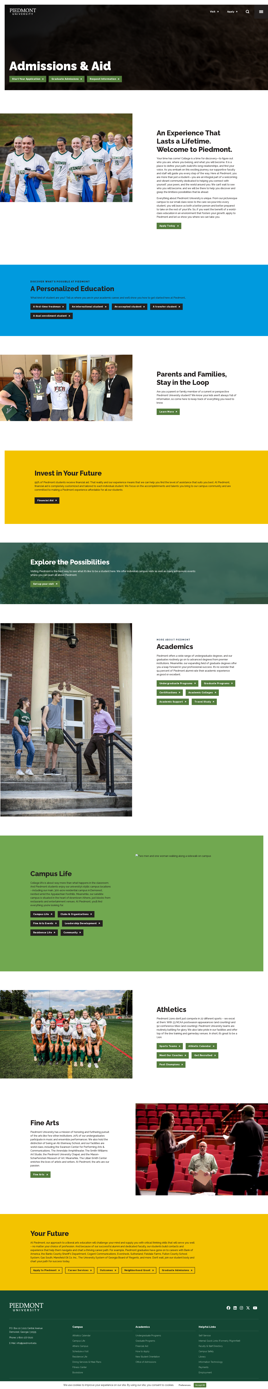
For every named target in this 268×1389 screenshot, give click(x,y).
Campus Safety (206, 1351)
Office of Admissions (146, 1362)
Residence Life (79, 1356)
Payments (203, 1367)
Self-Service (205, 1335)
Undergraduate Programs (148, 1335)
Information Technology (211, 1362)
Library (202, 1356)
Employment (205, 1372)
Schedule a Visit (80, 1351)
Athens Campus (80, 1346)
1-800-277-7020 (25, 1337)
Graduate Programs (145, 1341)
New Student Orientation (148, 1356)
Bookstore (77, 1372)
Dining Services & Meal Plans (86, 1362)
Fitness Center (79, 1367)
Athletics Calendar (81, 1335)
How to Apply (143, 1351)
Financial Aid (142, 1346)
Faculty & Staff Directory (211, 1346)
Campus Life (78, 1341)
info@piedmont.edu (26, 1343)
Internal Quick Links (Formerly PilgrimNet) (219, 1341)
